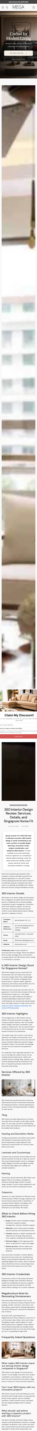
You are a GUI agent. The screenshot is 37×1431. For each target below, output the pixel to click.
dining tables (14, 1008)
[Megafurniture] (18, 7)
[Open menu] (3, 7)
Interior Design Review (18, 805)
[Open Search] (7, 7)
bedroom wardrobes (21, 1005)
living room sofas (7, 1005)
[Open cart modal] (34, 7)
